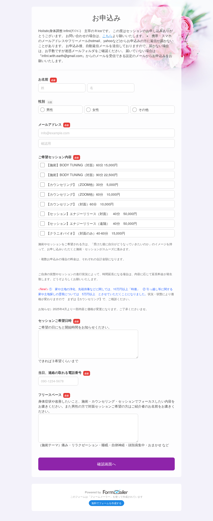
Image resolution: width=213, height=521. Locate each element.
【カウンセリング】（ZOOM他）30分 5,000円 (82, 184)
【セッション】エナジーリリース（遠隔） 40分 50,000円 (91, 223)
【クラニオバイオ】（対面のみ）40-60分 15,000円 (85, 233)
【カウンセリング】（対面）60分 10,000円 (80, 204)
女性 (95, 109)
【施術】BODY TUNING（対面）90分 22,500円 (82, 174)
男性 (49, 109)
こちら (107, 35)
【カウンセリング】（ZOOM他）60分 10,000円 (83, 194)
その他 (144, 109)
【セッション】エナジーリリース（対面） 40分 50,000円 (91, 213)
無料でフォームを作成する (106, 503)
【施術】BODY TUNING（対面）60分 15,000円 (82, 165)
